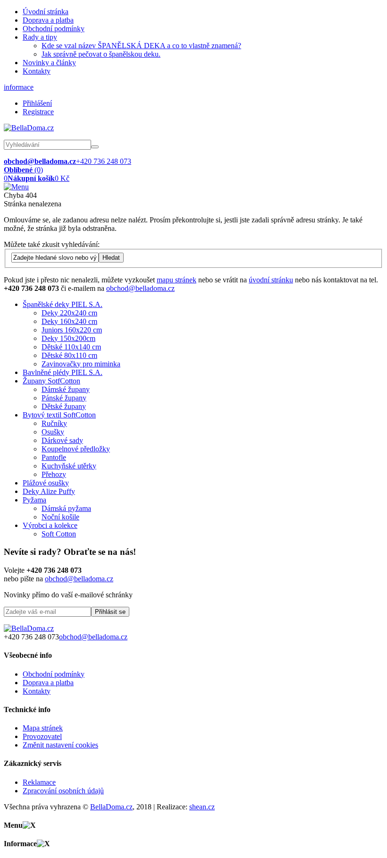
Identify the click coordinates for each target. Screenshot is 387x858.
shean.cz (202, 807)
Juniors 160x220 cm (72, 330)
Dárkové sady (62, 440)
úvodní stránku (271, 280)
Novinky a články (49, 63)
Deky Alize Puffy (49, 491)
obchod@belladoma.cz (140, 288)
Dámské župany (66, 389)
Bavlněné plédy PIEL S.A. (62, 372)
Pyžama (34, 500)
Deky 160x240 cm (69, 321)
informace (19, 87)
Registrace (38, 112)
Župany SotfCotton (51, 381)
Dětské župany (64, 406)
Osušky (53, 432)
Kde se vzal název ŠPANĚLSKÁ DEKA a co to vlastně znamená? (141, 46)
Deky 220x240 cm (69, 313)
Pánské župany (64, 398)
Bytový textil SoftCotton (59, 415)
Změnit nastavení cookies (60, 745)
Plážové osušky (46, 483)
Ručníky (54, 423)
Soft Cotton (59, 534)
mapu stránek (176, 280)
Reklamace (39, 782)
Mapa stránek (43, 728)
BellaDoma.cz (111, 807)
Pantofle (54, 457)
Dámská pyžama (66, 508)
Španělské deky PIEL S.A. (62, 304)
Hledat (111, 257)
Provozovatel (42, 736)
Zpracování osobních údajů (63, 791)
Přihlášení (37, 103)
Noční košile (60, 517)
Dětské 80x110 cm (69, 355)
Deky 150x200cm (68, 338)
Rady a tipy (40, 37)
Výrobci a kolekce (50, 525)
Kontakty (36, 71)
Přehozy (54, 474)
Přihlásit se (110, 611)
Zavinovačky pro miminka (81, 364)
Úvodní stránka (45, 12)
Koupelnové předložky (76, 449)
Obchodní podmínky (53, 29)
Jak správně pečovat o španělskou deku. (101, 54)
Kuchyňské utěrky (69, 466)
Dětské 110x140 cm (71, 347)
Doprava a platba (48, 20)
